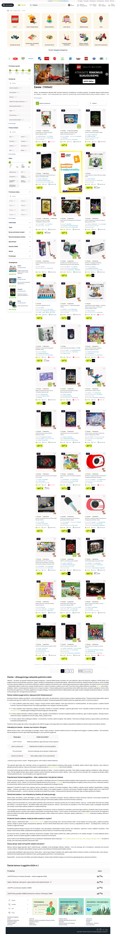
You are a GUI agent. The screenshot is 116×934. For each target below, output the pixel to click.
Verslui (108, 1)
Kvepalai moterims (34, 921)
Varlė (113, 1)
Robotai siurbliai (63, 924)
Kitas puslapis (87, 671)
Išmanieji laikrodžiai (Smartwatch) (67, 920)
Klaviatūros (89, 920)
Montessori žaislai (15, 710)
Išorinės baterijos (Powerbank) (67, 923)
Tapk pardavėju (101, 1)
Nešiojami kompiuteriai (13, 920)
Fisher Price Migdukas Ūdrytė (43, 305)
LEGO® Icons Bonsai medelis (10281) (94, 132)
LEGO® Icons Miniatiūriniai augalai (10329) (46, 646)
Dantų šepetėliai (90, 924)
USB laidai (61, 921)
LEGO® (9, 918)
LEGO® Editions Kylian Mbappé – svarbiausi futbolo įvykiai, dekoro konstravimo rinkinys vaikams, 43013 (95, 307)
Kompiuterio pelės (12, 921)
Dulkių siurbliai (32, 924)
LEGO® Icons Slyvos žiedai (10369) (68, 646)
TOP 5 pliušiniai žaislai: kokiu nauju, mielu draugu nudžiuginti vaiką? (81, 839)
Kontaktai (87, 1)
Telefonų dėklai (11, 923)
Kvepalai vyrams (63, 918)
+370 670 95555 (56, 1)
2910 (80, 671)
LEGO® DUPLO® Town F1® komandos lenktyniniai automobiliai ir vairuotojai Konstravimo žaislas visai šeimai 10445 (45, 562)
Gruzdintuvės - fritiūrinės (92, 923)
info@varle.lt (65, 1)
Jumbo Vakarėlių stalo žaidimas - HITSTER (70, 348)
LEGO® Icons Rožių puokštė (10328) (69, 561)
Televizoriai (89, 918)
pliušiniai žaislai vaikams (37, 822)
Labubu (99, 686)
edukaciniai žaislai (54, 767)
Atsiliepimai (93, 1)
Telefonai (31, 918)
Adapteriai (32, 923)
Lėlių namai (59, 782)
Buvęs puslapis (55, 671)
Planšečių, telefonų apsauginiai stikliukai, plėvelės (42, 920)
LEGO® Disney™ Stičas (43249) (92, 390)
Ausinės (88, 921)
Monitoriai (9, 924)
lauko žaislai (86, 813)
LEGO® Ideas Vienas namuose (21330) (94, 561)
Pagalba (81, 1)
